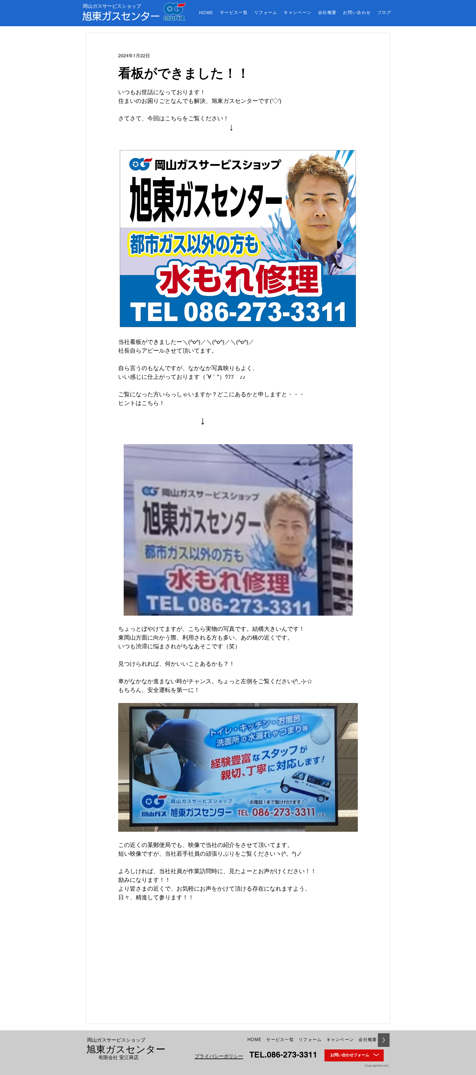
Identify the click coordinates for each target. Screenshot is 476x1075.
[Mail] (376, 1055)
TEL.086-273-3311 (283, 1054)
